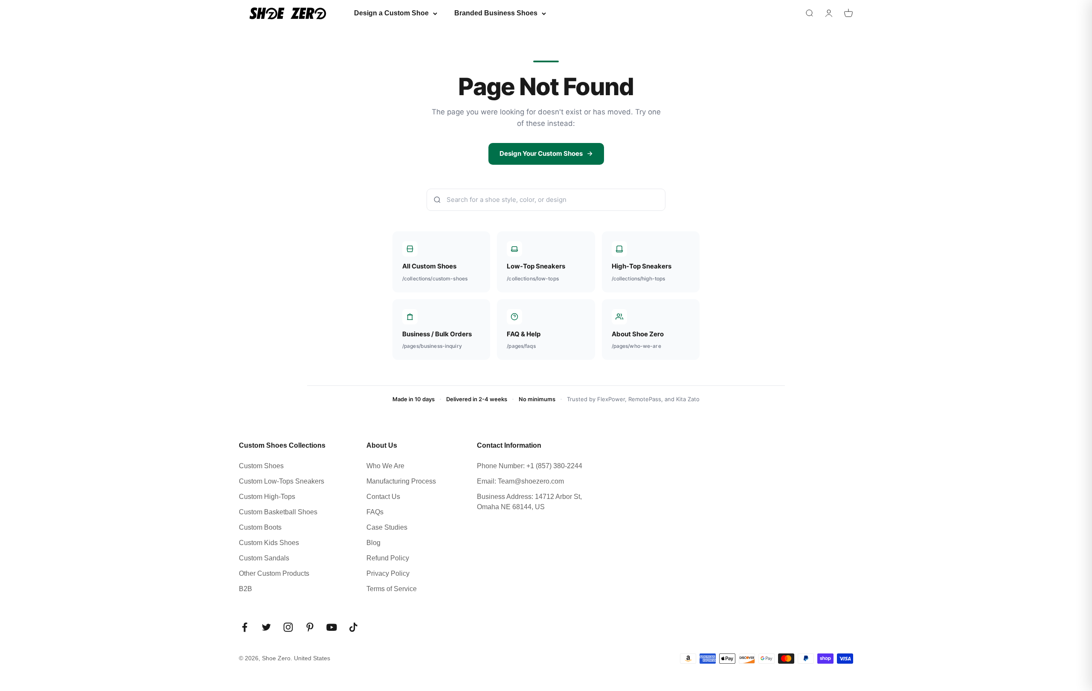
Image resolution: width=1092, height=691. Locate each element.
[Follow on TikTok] (353, 627)
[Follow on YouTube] (331, 627)
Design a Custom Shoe (391, 13)
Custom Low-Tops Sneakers (281, 481)
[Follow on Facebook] (244, 627)
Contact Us (383, 496)
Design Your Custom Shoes (541, 153)
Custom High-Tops (267, 496)
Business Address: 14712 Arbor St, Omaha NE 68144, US (529, 501)
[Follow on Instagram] (288, 627)
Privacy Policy (388, 573)
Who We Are (385, 465)
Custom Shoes (261, 465)
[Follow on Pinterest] (310, 627)
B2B (245, 588)
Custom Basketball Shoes (278, 512)
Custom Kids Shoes (269, 542)
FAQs (374, 512)
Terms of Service (391, 588)
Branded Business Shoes (495, 13)
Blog (373, 542)
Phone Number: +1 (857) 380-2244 (529, 465)
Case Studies (386, 527)
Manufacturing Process (401, 481)
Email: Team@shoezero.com (520, 481)
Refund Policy (387, 558)
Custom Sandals (264, 558)
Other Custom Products (274, 573)
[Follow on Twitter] (266, 627)
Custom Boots (260, 527)
